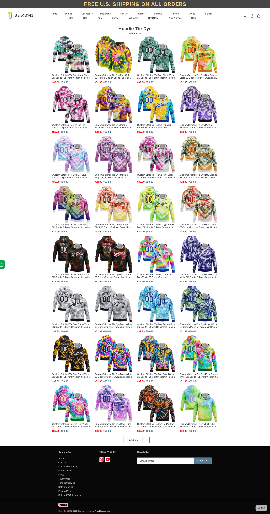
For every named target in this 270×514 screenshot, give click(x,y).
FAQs (61, 475)
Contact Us (64, 462)
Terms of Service (66, 483)
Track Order (64, 479)
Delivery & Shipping (68, 466)
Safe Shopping (65, 487)
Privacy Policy (65, 491)
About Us (63, 458)
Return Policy (65, 470)
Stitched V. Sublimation (70, 495)
